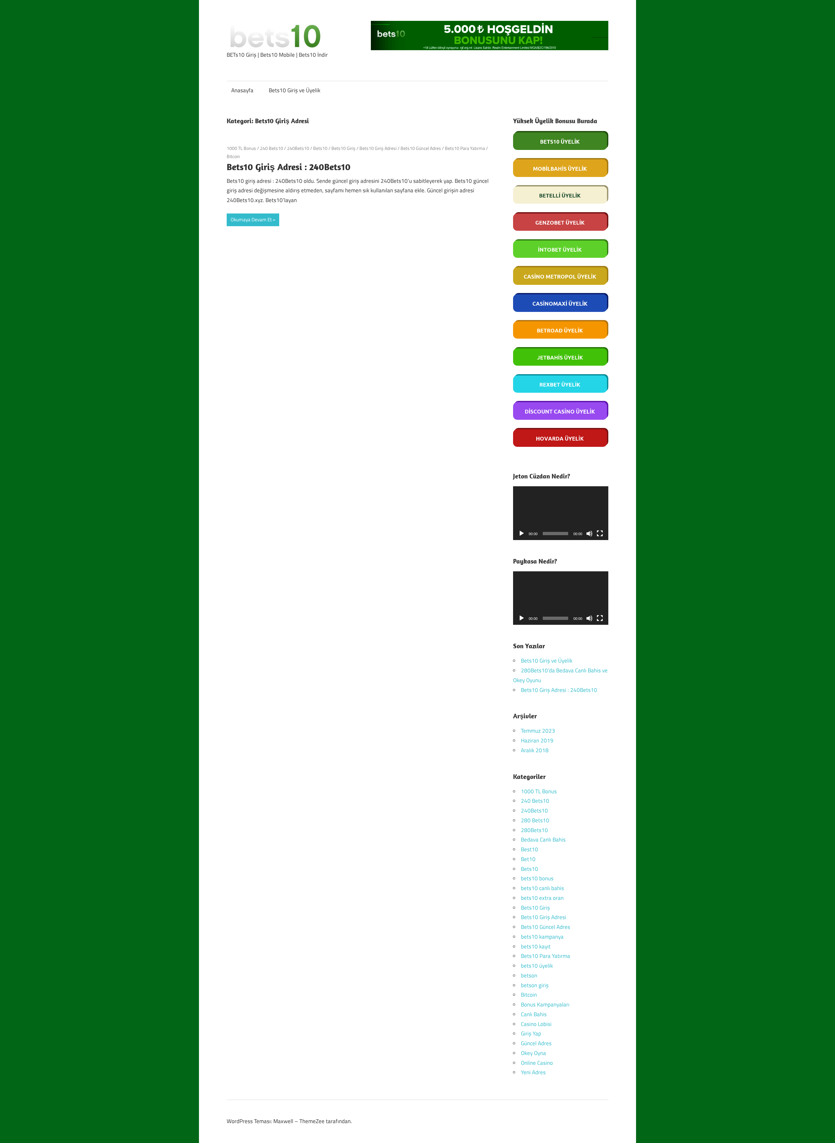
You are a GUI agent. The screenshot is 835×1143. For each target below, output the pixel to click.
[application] (561, 513)
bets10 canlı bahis (542, 888)
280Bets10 (534, 830)
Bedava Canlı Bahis (543, 839)
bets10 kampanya (542, 936)
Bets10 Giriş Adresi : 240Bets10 (289, 166)
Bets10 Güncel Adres (421, 148)
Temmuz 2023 (538, 730)
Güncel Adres (536, 1043)
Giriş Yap (531, 1033)
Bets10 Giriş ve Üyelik (294, 90)
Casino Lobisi (536, 1024)
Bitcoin (233, 156)
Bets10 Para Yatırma (465, 148)
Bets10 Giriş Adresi (378, 148)
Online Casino (537, 1063)
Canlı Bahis (534, 1014)
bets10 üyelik (537, 965)
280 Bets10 (535, 820)
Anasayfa (242, 90)
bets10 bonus (537, 878)
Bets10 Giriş (343, 148)
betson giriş (535, 985)
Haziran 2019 (537, 740)
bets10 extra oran (542, 898)
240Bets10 (298, 148)
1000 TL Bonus (241, 148)
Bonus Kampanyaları (545, 1004)
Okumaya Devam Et (251, 219)
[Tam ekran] (600, 533)
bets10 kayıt (536, 946)
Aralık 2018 (535, 750)
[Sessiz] (589, 533)
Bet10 (528, 859)
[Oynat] (521, 533)
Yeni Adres (533, 1072)
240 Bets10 (271, 148)
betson (529, 975)
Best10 (529, 849)
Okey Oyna (533, 1053)
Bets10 (320, 148)
